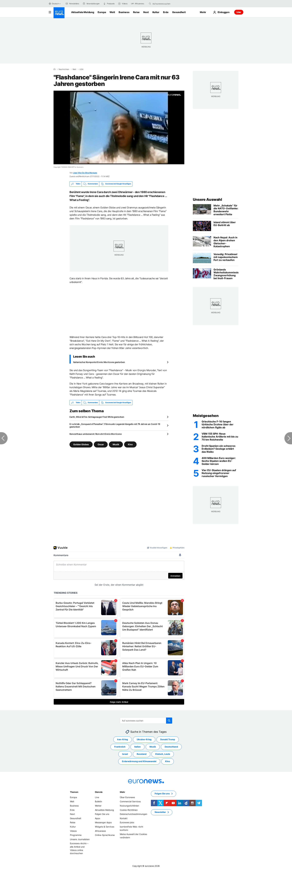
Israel (125, 754)
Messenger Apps (103, 822)
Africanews (100, 831)
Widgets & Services (104, 826)
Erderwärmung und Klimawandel (139, 761)
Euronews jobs (127, 822)
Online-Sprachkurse (105, 835)
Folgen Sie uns (102, 814)
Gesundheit (179, 12)
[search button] (150, 3)
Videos (73, 831)
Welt (112, 12)
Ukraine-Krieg (144, 739)
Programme (76, 835)
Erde (166, 12)
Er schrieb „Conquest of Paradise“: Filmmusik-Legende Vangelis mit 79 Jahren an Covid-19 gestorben (115, 425)
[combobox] (165, 3)
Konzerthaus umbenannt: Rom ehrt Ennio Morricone (96, 434)
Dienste (99, 792)
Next (146, 12)
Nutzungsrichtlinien (129, 805)
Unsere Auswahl (207, 199)
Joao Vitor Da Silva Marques (85, 173)
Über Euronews (127, 797)
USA (81, 69)
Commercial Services (130, 801)
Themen (74, 792)
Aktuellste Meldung (82, 12)
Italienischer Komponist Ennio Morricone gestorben (99, 362)
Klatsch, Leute (162, 754)
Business (124, 12)
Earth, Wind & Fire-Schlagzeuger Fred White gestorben (97, 417)
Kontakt (123, 818)
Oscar (101, 444)
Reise (136, 12)
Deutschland (171, 746)
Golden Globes (81, 444)
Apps (97, 818)
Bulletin (98, 801)
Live (239, 12)
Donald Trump (167, 739)
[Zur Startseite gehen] (59, 12)
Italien (137, 746)
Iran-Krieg (122, 739)
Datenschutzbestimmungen (133, 814)
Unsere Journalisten (80, 839)
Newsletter (160, 812)
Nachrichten (64, 69)
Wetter (98, 805)
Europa (102, 12)
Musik (116, 444)
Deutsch (55, 3)
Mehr (122, 792)
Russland (141, 754)
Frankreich (119, 746)
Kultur (155, 12)
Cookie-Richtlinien (129, 810)
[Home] (54, 69)
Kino (130, 444)
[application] (119, 127)
